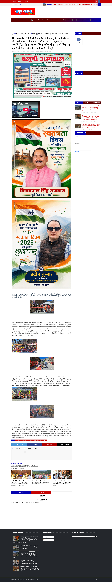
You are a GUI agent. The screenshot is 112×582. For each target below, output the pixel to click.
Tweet (21, 444)
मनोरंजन (68, 20)
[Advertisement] (72, 12)
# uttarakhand (28, 440)
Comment (66, 444)
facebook (41, 492)
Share (36, 444)
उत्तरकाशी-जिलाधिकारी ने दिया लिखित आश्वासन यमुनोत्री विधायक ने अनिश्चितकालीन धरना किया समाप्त (62, 483)
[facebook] (99, 1)
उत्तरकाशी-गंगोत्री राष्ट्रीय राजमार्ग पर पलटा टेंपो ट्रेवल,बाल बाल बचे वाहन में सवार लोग (29, 547)
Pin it (51, 444)
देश (29, 20)
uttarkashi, (49, 51)
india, (34, 51)
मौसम (87, 20)
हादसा (51, 20)
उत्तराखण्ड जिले (22, 20)
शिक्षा (38, 20)
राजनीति (62, 20)
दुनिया (34, 20)
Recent (79, 102)
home (17, 33)
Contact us (28, 1)
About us (20, 1)
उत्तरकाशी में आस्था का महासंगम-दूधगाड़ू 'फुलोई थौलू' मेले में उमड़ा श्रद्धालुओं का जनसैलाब (41, 482)
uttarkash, (44, 51)
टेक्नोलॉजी (45, 20)
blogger (21, 492)
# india (22, 440)
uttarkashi (40, 33)
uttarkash (34, 33)
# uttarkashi (43, 440)
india (22, 33)
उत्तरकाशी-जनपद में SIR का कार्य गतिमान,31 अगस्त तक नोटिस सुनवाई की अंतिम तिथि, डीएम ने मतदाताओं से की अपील (20, 483)
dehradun (27, 4)
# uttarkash (36, 440)
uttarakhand (27, 33)
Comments (96, 102)
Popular (87, 102)
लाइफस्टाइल (80, 20)
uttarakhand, (39, 51)
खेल (74, 20)
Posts (46, 537)
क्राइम (56, 20)
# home (17, 440)
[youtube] (96, 1)
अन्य (92, 20)
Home (14, 1)
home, (31, 51)
